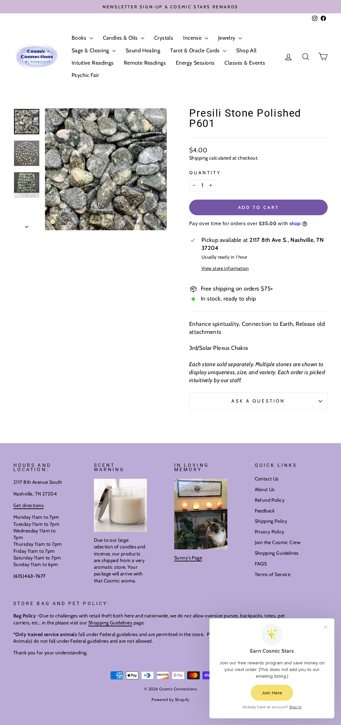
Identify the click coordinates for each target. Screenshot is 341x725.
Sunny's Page (188, 558)
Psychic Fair (85, 75)
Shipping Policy (271, 521)
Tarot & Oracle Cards (195, 50)
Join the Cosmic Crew (278, 542)
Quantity (205, 172)
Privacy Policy (269, 532)
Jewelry (227, 38)
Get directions (28, 505)
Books (80, 38)
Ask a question (258, 400)
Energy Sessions (195, 63)
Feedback (265, 511)
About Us (265, 489)
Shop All (246, 50)
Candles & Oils (121, 38)
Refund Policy (270, 500)
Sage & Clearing (91, 50)
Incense (193, 38)
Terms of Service (273, 574)
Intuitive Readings (93, 63)
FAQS (261, 564)
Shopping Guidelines (277, 553)
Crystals (163, 38)
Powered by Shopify (170, 699)
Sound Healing (143, 50)
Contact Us (267, 479)
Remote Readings (145, 63)
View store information (225, 268)
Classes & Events (244, 63)
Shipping (198, 158)
